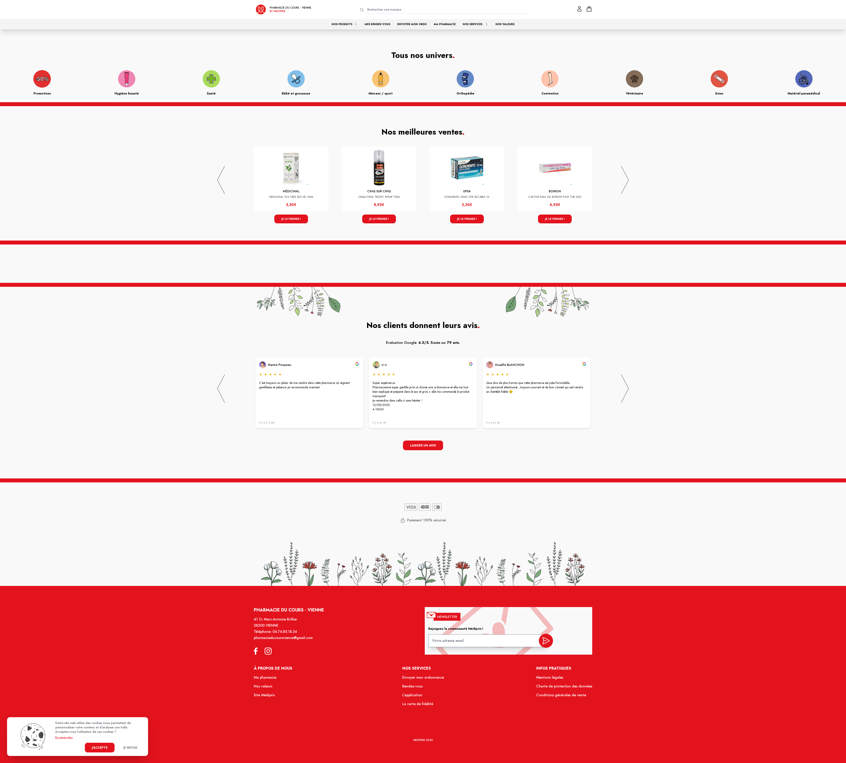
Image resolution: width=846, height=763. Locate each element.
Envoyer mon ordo (412, 24)
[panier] (589, 9)
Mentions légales (549, 677)
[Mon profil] (579, 9)
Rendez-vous (412, 686)
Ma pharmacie (445, 24)
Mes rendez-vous (377, 24)
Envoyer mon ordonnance (423, 677)
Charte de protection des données (564, 686)
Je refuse (130, 747)
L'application (412, 695)
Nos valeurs (504, 24)
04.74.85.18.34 (285, 631)
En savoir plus (64, 737)
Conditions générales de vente (561, 695)
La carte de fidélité (417, 703)
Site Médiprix (264, 695)
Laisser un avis (423, 445)
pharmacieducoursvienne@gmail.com (283, 637)
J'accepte (100, 747)
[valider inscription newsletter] (546, 641)
